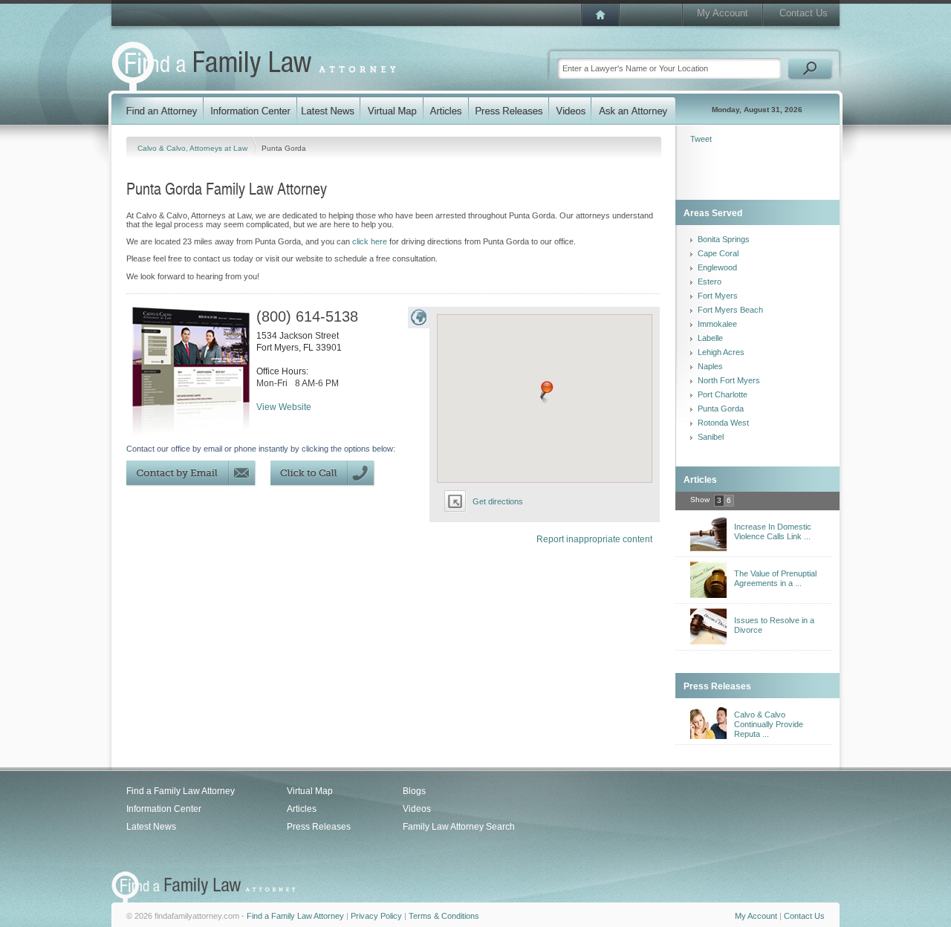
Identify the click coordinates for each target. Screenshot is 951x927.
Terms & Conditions (444, 915)
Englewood (717, 267)
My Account (722, 13)
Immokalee (717, 323)
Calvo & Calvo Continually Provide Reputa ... (768, 724)
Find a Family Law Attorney (180, 791)
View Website (283, 407)
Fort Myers (718, 295)
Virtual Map (310, 791)
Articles (302, 809)
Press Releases (319, 827)
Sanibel (711, 436)
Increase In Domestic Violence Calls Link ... (772, 531)
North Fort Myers (729, 380)
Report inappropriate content (594, 539)
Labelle (710, 338)
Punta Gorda (721, 408)
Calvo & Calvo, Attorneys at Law (193, 148)
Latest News (151, 827)
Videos (417, 809)
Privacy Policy (376, 915)
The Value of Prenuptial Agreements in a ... (775, 578)
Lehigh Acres (721, 352)
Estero (709, 281)
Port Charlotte (722, 394)
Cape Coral (718, 253)
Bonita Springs (724, 239)
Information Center (163, 809)
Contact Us (803, 13)
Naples (710, 366)
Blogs (414, 791)
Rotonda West (723, 422)
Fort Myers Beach (730, 309)
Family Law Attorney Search (459, 827)
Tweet (701, 138)
